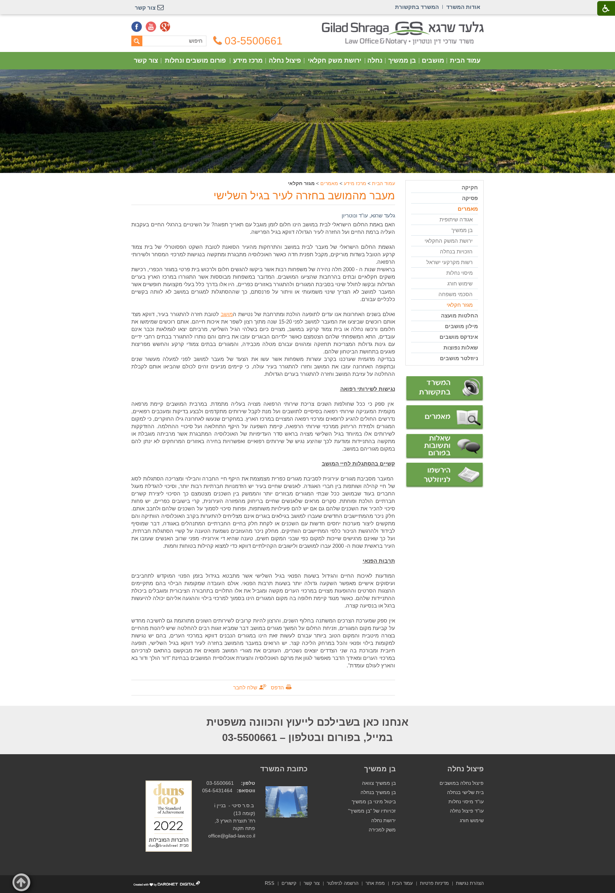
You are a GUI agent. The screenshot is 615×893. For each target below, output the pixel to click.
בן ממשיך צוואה (379, 783)
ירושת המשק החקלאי (449, 241)
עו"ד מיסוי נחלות (466, 801)
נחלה (375, 60)
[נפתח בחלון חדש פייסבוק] (136, 26)
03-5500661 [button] (254, 41)
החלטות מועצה (459, 315)
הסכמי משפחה (455, 294)
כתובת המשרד (284, 769)
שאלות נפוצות (460, 348)
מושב (227, 314)
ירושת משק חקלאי (334, 60)
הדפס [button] (277, 687)
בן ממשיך (402, 60)
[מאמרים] (444, 418)
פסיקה (470, 198)
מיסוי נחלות (459, 273)
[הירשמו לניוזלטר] (444, 475)
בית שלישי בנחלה (465, 792)
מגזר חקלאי (460, 305)
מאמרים (329, 183)
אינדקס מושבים (459, 337)
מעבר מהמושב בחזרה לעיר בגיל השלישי (304, 195)
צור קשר (146, 60)
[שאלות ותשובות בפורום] (444, 446)
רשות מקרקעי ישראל (449, 262)
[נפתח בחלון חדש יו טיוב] (151, 26)
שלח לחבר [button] (245, 687)
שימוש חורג (460, 283)
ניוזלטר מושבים (459, 358)
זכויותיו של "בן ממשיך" (372, 811)
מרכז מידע (248, 60)
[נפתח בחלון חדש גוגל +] (165, 26)
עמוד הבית (465, 60)
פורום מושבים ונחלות (195, 60)
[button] (21, 882)
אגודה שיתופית (456, 219)
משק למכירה (382, 829)
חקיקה (470, 187)
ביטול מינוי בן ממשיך (374, 801)
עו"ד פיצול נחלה (467, 811)
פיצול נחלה (285, 60)
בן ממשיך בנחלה (378, 792)
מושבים (433, 60)
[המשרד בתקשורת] (444, 388)
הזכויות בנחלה (456, 251)
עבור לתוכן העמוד (308, 25)
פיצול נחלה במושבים (462, 783)
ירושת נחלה (383, 820)
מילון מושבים (461, 326)
